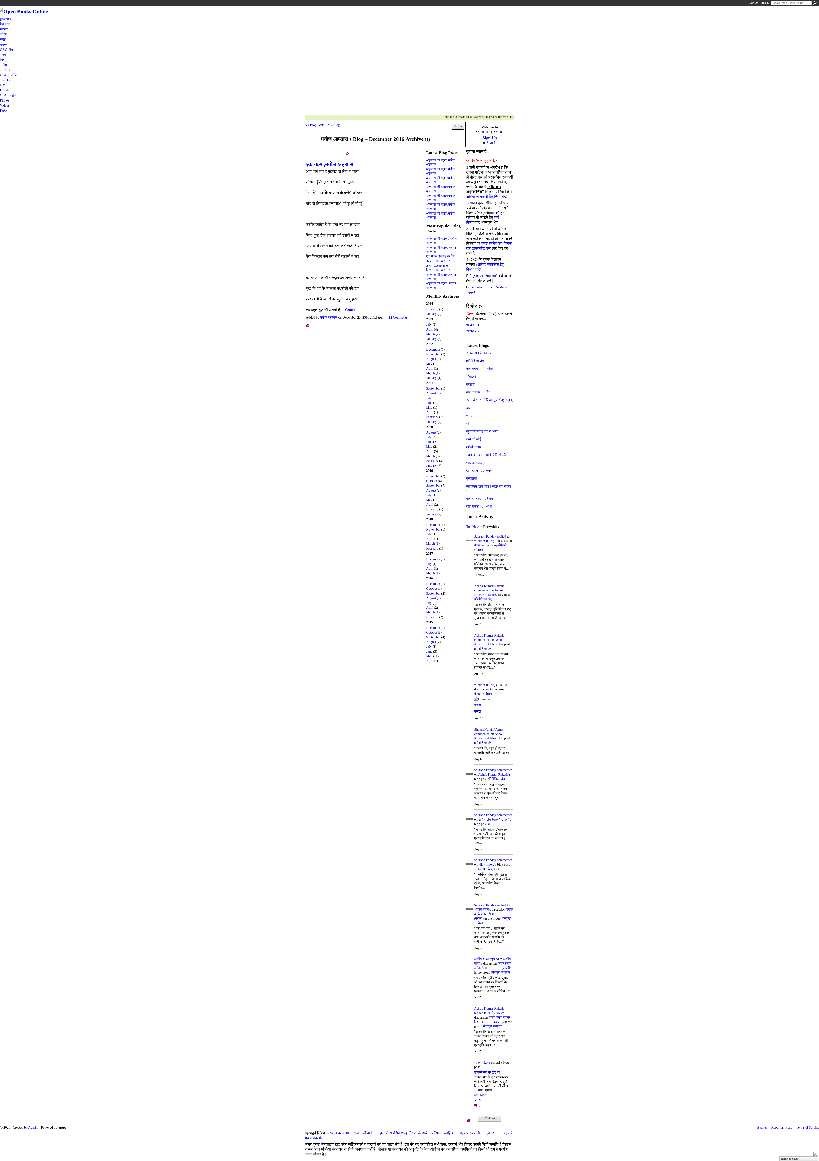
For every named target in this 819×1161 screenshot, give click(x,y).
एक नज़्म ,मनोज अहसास (329, 164)
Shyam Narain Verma (488, 729)
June (429, 403)
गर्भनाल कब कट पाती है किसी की (486, 455)
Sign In (765, 2)
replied (501, 536)
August (431, 359)
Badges (762, 1127)
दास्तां (469, 408)
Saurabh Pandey (485, 536)
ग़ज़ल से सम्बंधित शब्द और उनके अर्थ (402, 1133)
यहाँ (473, 281)
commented (482, 590)
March (430, 334)
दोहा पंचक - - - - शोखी (480, 368)
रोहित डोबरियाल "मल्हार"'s (494, 819)
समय (469, 416)
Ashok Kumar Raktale (489, 586)
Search (815, 3)
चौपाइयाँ (471, 376)
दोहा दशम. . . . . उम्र (478, 470)
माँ (467, 423)
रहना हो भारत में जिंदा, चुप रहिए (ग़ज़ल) (489, 400)
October (431, 481)
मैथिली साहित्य (483, 693)
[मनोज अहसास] (311, 147)
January (431, 314)
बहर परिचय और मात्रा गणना (479, 1133)
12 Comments (398, 317)
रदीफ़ (435, 1133)
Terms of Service (807, 1127)
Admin (33, 1127)
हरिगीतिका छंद (475, 361)
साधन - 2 (472, 331)
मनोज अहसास (328, 317)
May (429, 364)
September (433, 388)
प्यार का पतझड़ (475, 463)
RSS (308, 326)
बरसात (470, 384)
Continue (352, 310)
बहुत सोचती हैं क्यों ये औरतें (482, 431)
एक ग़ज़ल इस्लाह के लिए (440, 256)
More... (490, 1117)
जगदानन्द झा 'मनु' (484, 684)
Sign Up (753, 2)
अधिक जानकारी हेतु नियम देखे (486, 196)
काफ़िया (449, 1133)
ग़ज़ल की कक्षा (339, 1133)
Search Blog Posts (347, 154)
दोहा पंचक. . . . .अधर (479, 506)
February (432, 309)
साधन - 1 (472, 325)
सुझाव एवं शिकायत (483, 276)
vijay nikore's (487, 864)
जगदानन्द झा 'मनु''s (485, 541)
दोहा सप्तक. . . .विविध (479, 499)
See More (480, 1095)
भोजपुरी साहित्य (500, 972)
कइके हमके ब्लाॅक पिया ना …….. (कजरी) (493, 914)
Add (460, 126)
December (433, 349)
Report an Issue (781, 1127)
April (429, 329)
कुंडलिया (471, 478)
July (429, 324)
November (433, 354)
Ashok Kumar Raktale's (494, 774)
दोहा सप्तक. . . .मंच (478, 392)
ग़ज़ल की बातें (363, 1133)
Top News (473, 526)
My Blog (334, 125)
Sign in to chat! (789, 1158)
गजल (477, 545)
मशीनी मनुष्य (473, 447)
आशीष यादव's (482, 909)
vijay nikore (482, 1062)
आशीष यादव (481, 959)
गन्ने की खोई (473, 439)
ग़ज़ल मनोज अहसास (438, 261)
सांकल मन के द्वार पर (478, 353)
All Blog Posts (314, 125)
